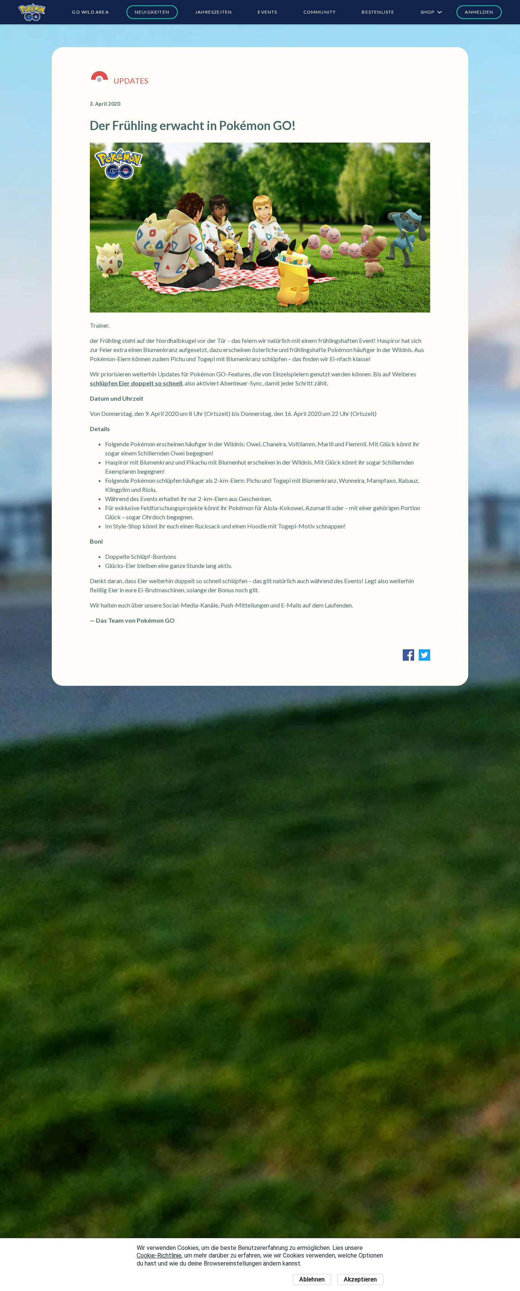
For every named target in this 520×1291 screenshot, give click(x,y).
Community (319, 12)
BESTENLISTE (378, 12)
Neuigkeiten (152, 12)
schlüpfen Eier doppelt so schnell (136, 383)
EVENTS (267, 12)
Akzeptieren (360, 1279)
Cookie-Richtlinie (159, 1255)
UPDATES (130, 80)
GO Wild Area (90, 12)
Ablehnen (312, 1279)
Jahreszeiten (213, 12)
